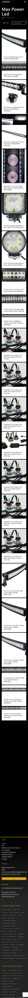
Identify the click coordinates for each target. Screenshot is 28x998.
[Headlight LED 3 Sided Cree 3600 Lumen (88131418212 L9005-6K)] (14, 440)
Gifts (15, 934)
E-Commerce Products (8, 928)
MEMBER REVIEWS (7, 854)
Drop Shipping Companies (8, 920)
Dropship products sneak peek (10, 926)
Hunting (4, 939)
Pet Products (5, 944)
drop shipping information (9, 923)
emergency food (16, 978)
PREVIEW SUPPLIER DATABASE (11, 848)
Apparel (14, 909)
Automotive (5, 912)
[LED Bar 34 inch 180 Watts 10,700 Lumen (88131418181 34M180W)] (14, 690)
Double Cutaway (6, 978)
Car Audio (4, 915)
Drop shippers (11, 918)
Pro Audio (12, 944)
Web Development (7, 955)
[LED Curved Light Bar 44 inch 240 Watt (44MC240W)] (14, 41)
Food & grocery (12, 931)
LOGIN (4, 843)
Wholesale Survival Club (9, 892)
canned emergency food (14, 970)
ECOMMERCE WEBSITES (9, 852)
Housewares (21, 936)
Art (18, 909)
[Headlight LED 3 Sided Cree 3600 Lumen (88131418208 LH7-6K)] (14, 506)
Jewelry (9, 939)
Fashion (4, 931)
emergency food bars (7, 981)
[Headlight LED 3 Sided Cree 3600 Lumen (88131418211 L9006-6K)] (14, 472)
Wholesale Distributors (18, 955)
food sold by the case (8, 994)
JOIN (3, 846)
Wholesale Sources (20, 958)
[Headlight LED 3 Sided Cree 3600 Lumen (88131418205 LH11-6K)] (14, 541)
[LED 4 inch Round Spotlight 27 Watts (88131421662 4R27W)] (14, 245)
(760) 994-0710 (10, 867)
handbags (20, 934)
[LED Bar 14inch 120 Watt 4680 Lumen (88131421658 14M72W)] (14, 300)
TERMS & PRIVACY (7, 857)
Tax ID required (14, 950)
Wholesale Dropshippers (8, 958)
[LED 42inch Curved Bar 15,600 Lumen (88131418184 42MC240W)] (14, 610)
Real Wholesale (20, 944)
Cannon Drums (6, 975)
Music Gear (5, 942)
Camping (16, 912)
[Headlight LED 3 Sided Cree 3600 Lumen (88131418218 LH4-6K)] (14, 340)
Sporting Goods (6, 947)
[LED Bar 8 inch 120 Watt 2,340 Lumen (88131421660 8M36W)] (14, 277)
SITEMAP (4, 859)
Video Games (5, 953)
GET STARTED (6, 850)
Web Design (13, 953)
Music (19, 939)
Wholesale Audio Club (8, 896)
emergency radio (6, 986)
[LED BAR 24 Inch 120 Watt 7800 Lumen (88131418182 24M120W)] (14, 671)
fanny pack (5, 992)
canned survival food (15, 973)
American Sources (6, 909)
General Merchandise (7, 934)
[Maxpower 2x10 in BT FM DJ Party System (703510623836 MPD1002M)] (14, 166)
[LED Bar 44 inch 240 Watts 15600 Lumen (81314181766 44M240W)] (14, 709)
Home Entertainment (11, 936)
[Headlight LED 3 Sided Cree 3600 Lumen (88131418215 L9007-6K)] (14, 409)
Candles (22, 912)
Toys (21, 950)
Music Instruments (14, 942)
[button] (25, 2)
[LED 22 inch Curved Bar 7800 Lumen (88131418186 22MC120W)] (14, 575)
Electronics (17, 928)
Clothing (4, 918)
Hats (3, 936)
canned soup (5, 973)
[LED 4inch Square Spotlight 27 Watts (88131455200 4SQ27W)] (14, 208)
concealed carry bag (16, 975)
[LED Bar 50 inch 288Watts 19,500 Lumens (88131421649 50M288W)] (14, 316)
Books (11, 912)
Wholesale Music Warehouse (10, 894)
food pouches (13, 992)
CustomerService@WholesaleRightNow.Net (14, 872)
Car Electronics (12, 915)
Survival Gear (14, 947)
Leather (14, 939)
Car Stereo (20, 915)
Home (3, 18)
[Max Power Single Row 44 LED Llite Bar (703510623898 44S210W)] (14, 126)
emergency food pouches (8, 983)
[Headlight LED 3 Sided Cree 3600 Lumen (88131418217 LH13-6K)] (14, 374)
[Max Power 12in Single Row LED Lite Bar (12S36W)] (14, 66)
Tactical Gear (5, 950)
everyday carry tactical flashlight (10, 989)
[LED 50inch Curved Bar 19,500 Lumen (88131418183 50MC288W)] (14, 645)
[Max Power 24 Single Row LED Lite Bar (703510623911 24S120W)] (14, 92)
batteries (4, 970)
